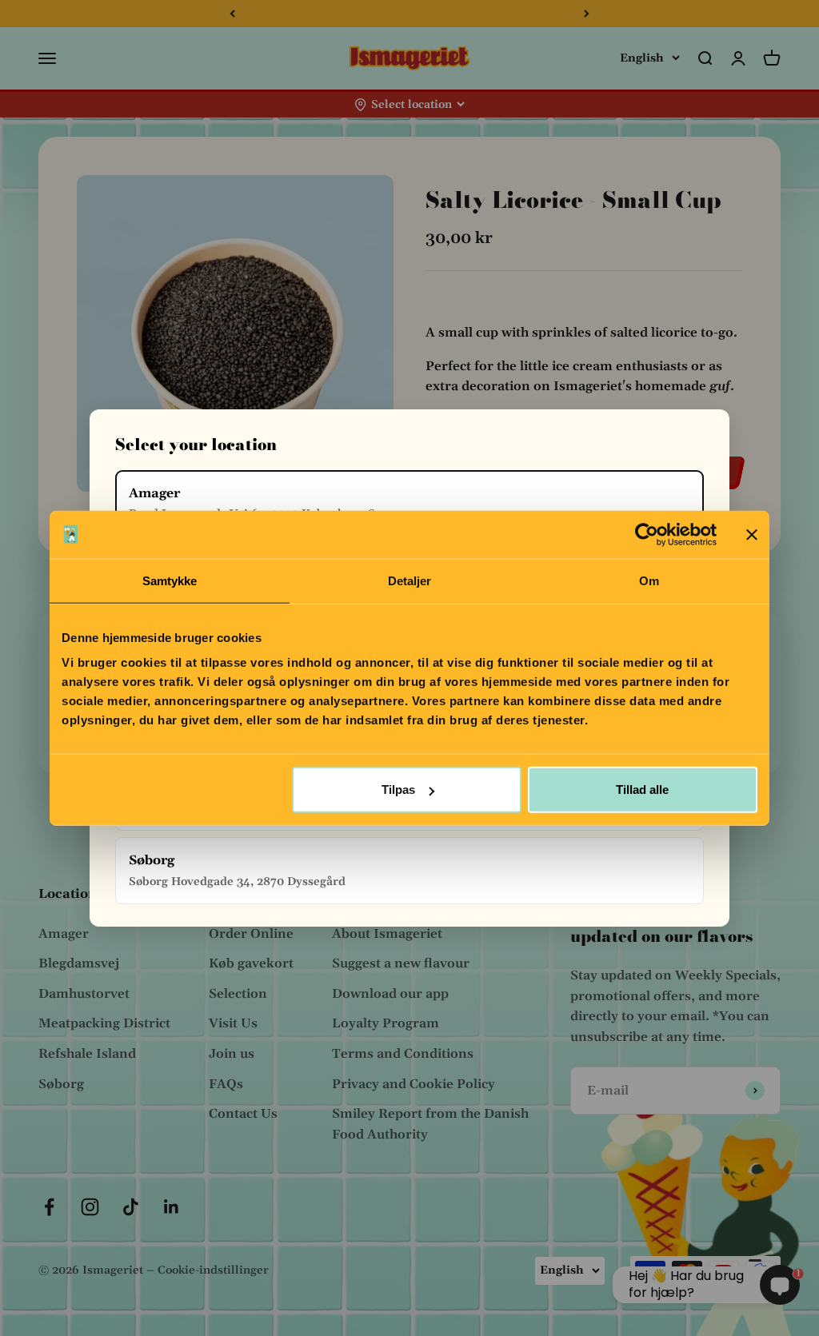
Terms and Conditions (402, 1054)
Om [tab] (649, 580)
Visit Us (233, 1023)
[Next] (586, 14)
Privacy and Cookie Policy (413, 1084)
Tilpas (398, 789)
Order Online (251, 934)
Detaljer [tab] (410, 580)
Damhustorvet (84, 994)
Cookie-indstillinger (213, 1270)
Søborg (61, 1084)
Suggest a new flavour (400, 963)
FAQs (226, 1084)
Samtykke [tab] (170, 580)
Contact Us (243, 1114)
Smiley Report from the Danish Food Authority (430, 1124)
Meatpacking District (104, 1023)
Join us (231, 1054)
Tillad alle (642, 789)
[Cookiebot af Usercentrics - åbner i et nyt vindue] (647, 534)
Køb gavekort (251, 963)
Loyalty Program (385, 1023)
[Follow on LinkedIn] (171, 1207)
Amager (63, 934)
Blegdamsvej (78, 963)
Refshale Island (87, 1054)
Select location (411, 105)
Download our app (390, 994)
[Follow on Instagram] (90, 1207)
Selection (238, 994)
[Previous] (232, 14)
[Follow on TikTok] (131, 1207)
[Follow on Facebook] (49, 1207)
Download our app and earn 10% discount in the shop (409, 13)
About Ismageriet (387, 934)
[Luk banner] (751, 534)
